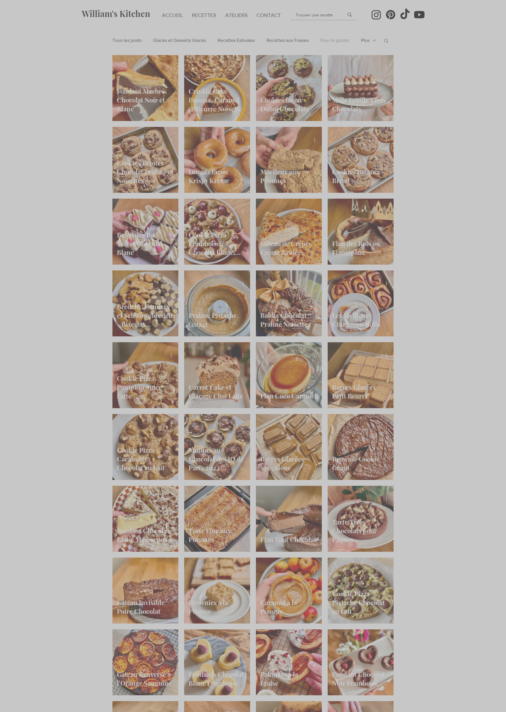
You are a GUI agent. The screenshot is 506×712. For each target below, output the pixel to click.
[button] (365, 331)
